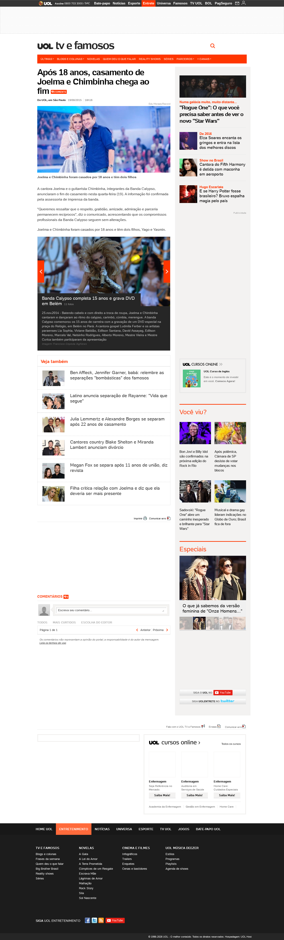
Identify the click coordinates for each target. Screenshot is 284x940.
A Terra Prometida (90, 864)
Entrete (148, 3)
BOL (208, 3)
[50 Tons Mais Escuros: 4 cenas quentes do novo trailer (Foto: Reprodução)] (212, 628)
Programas (172, 859)
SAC (87, 3)
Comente (60, 91)
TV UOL (196, 3)
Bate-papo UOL (208, 829)
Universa (164, 3)
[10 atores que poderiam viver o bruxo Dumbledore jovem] (225, 628)
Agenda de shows (177, 869)
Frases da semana (48, 859)
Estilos (170, 854)
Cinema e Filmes (136, 848)
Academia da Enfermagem (165, 806)
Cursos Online (205, 365)
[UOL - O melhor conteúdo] (44, 4)
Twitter (94, 920)
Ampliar (156, 242)
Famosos (180, 3)
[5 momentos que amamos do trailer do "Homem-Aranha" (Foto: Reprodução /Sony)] (185, 628)
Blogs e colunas (69, 59)
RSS (101, 920)
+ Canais (203, 59)
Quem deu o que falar (119, 59)
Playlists (171, 864)
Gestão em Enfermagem (200, 806)
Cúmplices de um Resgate (96, 869)
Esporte (134, 3)
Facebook (88, 920)
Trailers (127, 859)
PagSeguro (223, 3)
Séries (169, 59)
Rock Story (86, 888)
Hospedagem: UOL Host (238, 936)
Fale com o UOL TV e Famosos (183, 726)
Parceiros (184, 59)
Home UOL (44, 829)
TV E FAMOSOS (47, 848)
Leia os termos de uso (52, 642)
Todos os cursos (231, 743)
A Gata (83, 854)
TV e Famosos (85, 45)
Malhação (85, 883)
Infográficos (129, 854)
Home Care (227, 806)
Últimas (46, 59)
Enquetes (128, 864)
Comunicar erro (157, 518)
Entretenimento (73, 829)
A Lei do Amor (88, 859)
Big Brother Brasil (47, 869)
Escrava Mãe (87, 873)
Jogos (183, 829)
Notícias (119, 3)
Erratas (213, 726)
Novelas (93, 59)
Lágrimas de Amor (91, 878)
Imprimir (138, 518)
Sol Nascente (87, 898)
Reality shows (150, 59)
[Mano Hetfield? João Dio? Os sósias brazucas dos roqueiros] (239, 628)
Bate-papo (102, 3)
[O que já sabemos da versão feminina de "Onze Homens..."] (199, 628)
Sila (81, 893)
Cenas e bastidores (134, 869)
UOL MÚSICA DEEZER (182, 848)
